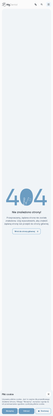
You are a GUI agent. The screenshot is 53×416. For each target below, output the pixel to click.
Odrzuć (26, 411)
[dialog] (26, 403)
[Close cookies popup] (48, 394)
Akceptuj (10, 411)
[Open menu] (48, 4)
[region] (26, 403)
